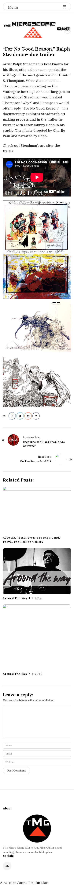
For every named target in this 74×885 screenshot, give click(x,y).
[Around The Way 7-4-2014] (37, 637)
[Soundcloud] (7, 866)
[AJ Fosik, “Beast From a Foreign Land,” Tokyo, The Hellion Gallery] (37, 510)
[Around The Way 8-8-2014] (37, 571)
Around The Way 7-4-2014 (22, 674)
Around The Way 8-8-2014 (22, 598)
